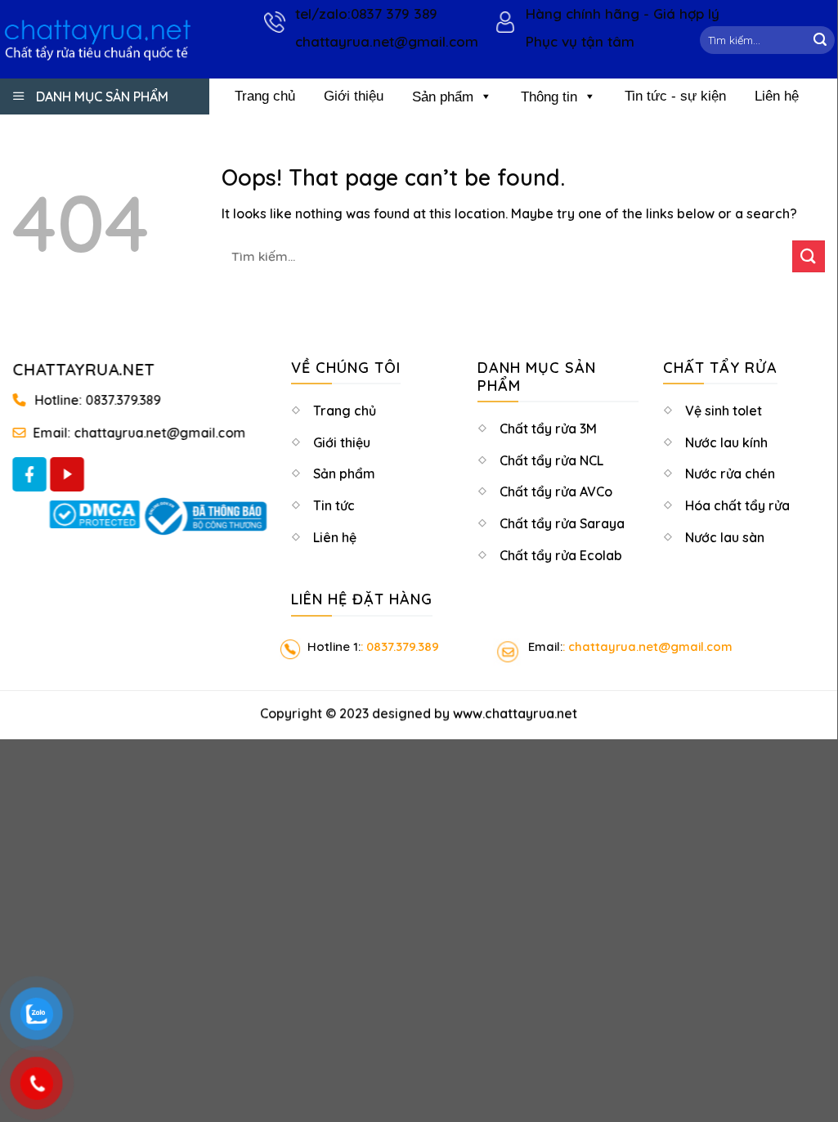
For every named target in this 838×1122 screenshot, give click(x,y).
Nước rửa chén (730, 475)
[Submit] (820, 40)
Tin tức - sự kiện (675, 96)
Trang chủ (265, 96)
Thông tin (549, 97)
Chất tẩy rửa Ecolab (561, 556)
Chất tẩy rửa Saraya (562, 525)
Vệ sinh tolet (723, 412)
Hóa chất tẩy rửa (737, 507)
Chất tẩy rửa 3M (548, 430)
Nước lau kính (726, 444)
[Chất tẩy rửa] (97, 38)
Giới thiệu (353, 96)
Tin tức (334, 507)
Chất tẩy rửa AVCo (556, 493)
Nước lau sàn (724, 538)
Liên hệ (777, 96)
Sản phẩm (442, 97)
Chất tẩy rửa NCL (551, 462)
